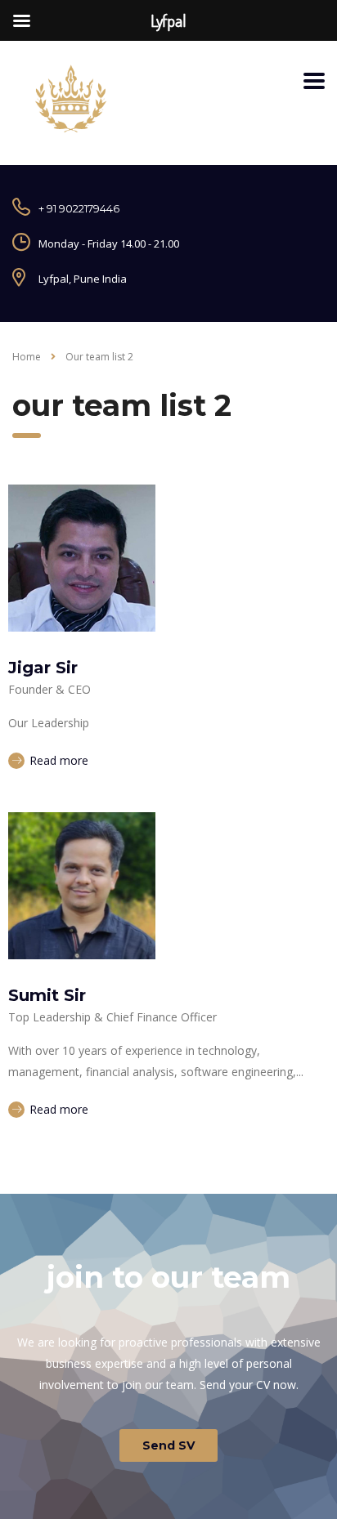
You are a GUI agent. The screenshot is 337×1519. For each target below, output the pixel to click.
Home (26, 357)
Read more (57, 760)
